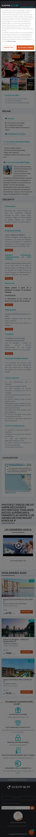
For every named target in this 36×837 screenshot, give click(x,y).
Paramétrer (8, 47)
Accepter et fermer (25, 47)
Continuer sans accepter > (27, 7)
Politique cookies (11, 41)
